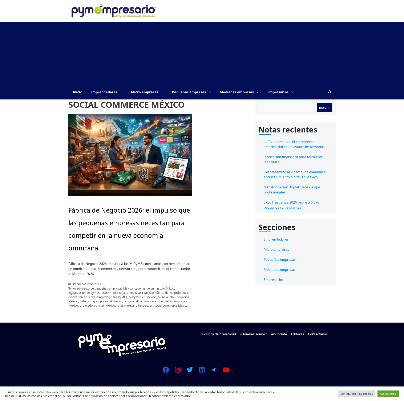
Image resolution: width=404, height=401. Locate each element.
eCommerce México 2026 (118, 293)
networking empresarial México (101, 301)
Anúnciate (279, 334)
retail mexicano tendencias (135, 305)
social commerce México (171, 305)
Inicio (77, 92)
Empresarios (278, 92)
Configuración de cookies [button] (356, 394)
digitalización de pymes (84, 293)
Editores (297, 334)
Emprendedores (104, 92)
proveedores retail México (97, 305)
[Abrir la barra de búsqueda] (330, 92)
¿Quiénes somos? (253, 334)
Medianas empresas (237, 92)
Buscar (324, 108)
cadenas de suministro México (154, 288)
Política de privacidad (219, 334)
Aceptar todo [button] (388, 394)
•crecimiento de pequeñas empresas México (103, 288)
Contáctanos (318, 334)
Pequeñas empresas (189, 92)
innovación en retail (81, 297)
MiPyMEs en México (142, 297)
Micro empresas (144, 92)
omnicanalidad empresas (141, 301)
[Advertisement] (202, 53)
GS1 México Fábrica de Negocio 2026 (163, 293)
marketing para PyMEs (111, 297)
